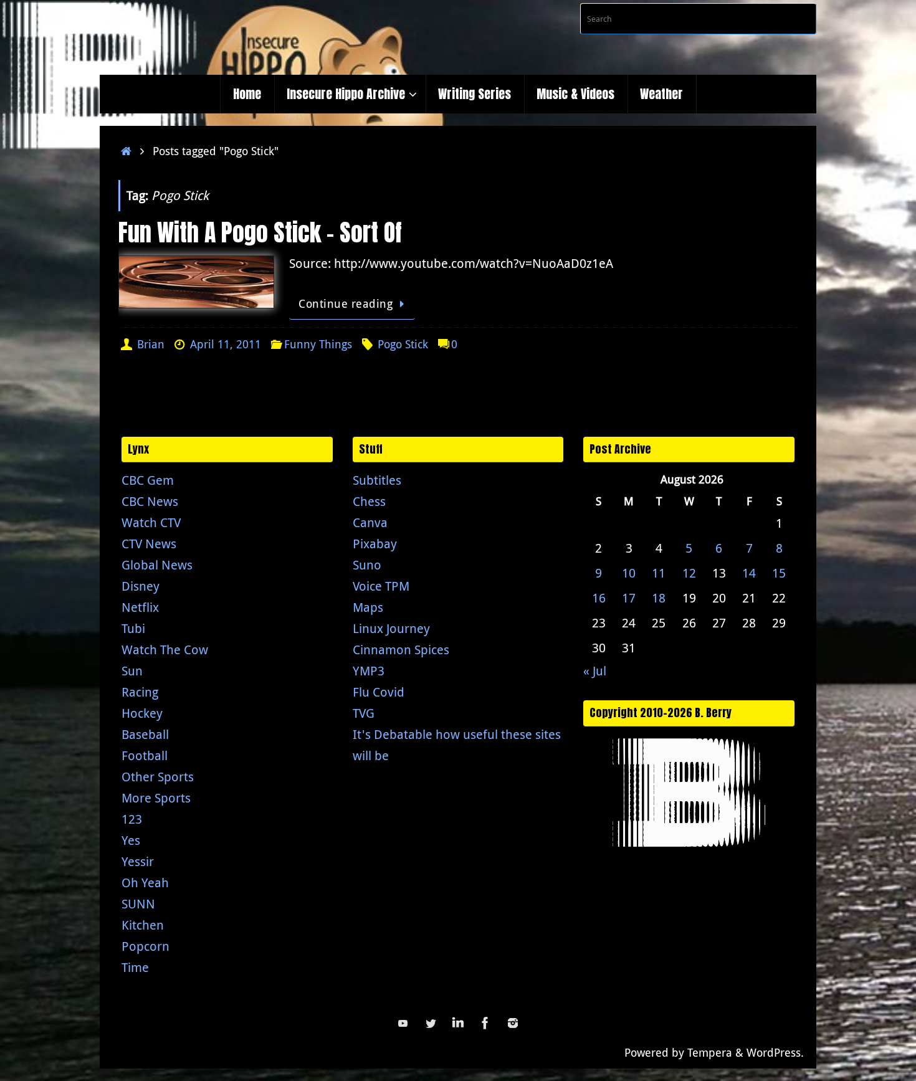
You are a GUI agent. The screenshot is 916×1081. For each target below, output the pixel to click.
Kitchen (143, 925)
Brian (151, 343)
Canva (370, 522)
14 (749, 572)
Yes (131, 840)
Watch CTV (151, 522)
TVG (364, 713)
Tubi (133, 628)
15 (779, 572)
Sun (132, 670)
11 (659, 572)
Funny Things (318, 343)
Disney (141, 586)
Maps (368, 607)
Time (135, 967)
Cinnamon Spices (401, 649)
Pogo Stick (403, 343)
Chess (369, 501)
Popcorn (145, 946)
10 (629, 572)
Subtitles (377, 480)
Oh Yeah (145, 882)
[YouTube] (403, 1023)
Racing (140, 691)
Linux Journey (391, 628)
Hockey (142, 713)
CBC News (150, 501)
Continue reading (345, 303)
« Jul (594, 670)
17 (629, 597)
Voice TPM (381, 586)
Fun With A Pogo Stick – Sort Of (260, 232)
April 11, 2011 (225, 343)
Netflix (140, 607)
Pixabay (375, 543)
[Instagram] (512, 1023)
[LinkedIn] (458, 1023)
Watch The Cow (165, 649)
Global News (157, 564)
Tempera (709, 1052)
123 (132, 819)
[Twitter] (430, 1023)
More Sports (156, 797)
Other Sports (158, 776)
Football (145, 755)
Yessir (138, 861)
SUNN (138, 903)
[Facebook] (485, 1023)
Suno (367, 564)
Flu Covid (378, 691)
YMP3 (368, 670)
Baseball (145, 734)
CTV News (149, 543)
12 (689, 572)
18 (659, 597)
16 (599, 597)
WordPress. (775, 1052)
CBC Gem (148, 480)
